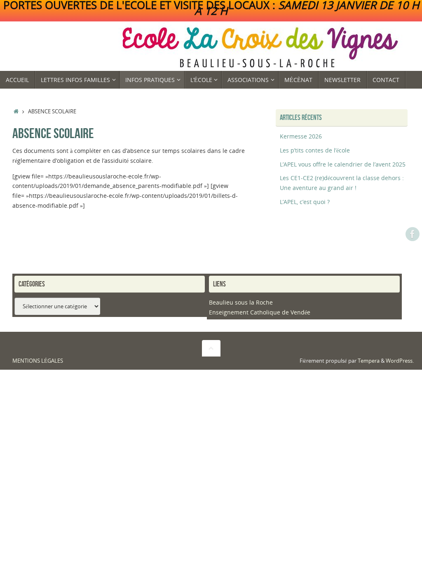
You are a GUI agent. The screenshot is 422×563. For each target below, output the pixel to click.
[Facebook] (413, 234)
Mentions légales (37, 360)
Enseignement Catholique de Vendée (259, 312)
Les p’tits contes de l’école (315, 150)
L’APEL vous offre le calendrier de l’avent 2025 (343, 164)
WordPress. (400, 360)
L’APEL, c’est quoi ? (305, 202)
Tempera (369, 360)
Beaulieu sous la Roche (241, 302)
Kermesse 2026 (301, 136)
